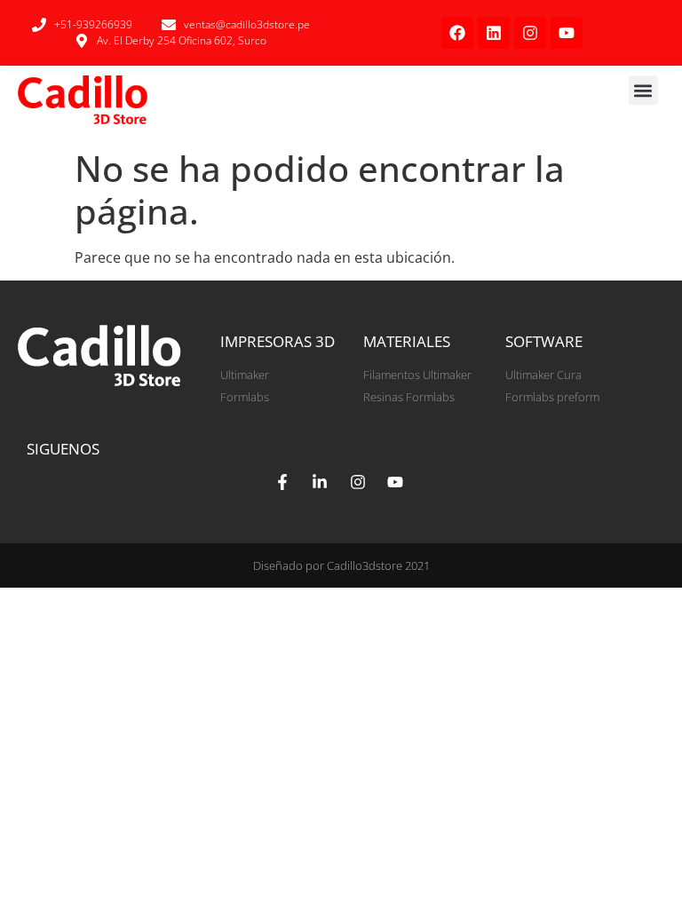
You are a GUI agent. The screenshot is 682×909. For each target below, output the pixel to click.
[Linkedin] (494, 33)
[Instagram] (530, 33)
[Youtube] (567, 33)
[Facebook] (457, 33)
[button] (643, 90)
